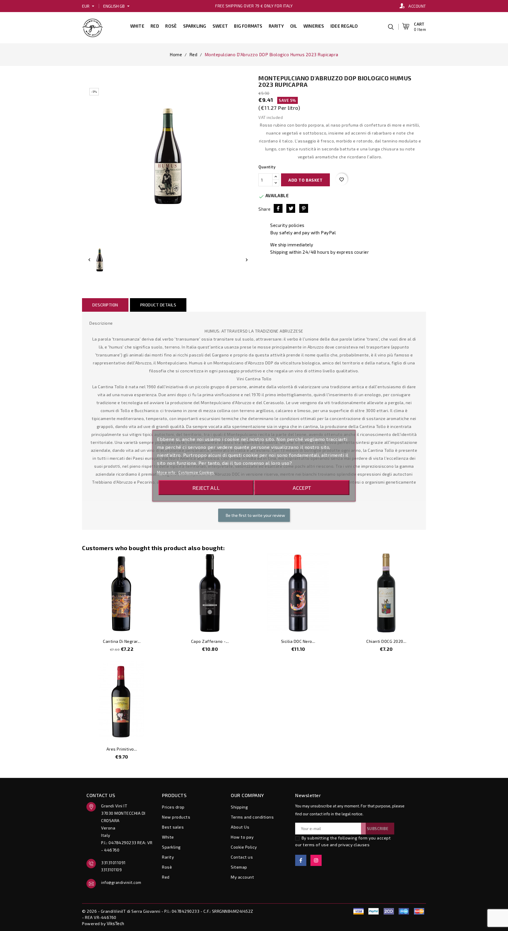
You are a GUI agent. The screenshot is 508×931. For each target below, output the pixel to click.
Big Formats (248, 26)
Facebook (300, 860)
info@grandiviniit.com (121, 882)
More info (166, 472)
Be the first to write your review (255, 515)
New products (176, 816)
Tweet (290, 208)
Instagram (316, 860)
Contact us (242, 856)
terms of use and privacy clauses (336, 844)
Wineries (313, 26)
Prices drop (173, 806)
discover (373, 911)
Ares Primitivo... (121, 748)
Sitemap (239, 866)
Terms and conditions (252, 816)
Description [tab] (105, 304)
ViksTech (115, 923)
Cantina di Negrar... (122, 641)
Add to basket (305, 179)
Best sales (173, 826)
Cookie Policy (244, 846)
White (137, 26)
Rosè (171, 26)
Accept (302, 487)
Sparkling (194, 26)
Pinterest (303, 208)
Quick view (153, 625)
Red (155, 26)
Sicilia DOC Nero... (298, 641)
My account (242, 876)
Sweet (220, 26)
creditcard (419, 911)
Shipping (239, 806)
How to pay (242, 836)
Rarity (276, 26)
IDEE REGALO (344, 26)
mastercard (404, 911)
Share (278, 208)
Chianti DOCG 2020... (386, 641)
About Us (240, 826)
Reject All (206, 487)
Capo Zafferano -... (210, 641)
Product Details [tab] (158, 304)
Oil (293, 26)
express (388, 911)
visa (358, 911)
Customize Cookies (196, 472)
